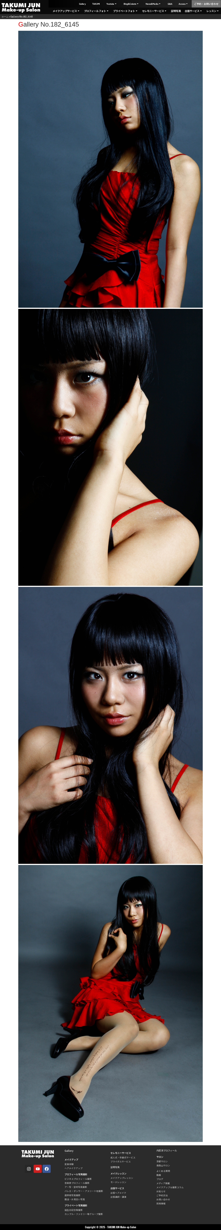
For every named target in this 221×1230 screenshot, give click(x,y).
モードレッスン (118, 1182)
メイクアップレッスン (121, 1177)
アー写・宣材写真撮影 (76, 1187)
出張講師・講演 (118, 1196)
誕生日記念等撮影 (74, 1210)
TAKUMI (96, 3)
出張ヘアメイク (118, 1192)
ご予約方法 (162, 1195)
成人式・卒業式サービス (122, 1157)
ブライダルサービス (120, 1161)
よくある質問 (163, 1171)
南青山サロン (163, 1165)
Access (182, 3)
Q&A (170, 3)
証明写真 (176, 10)
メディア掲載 (163, 1183)
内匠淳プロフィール (166, 1150)
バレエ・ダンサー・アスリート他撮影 (84, 1191)
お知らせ (161, 1191)
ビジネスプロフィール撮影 (78, 1178)
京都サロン (162, 1161)
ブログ (159, 1179)
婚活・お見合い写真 (75, 1199)
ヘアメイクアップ (74, 1168)
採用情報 (161, 1203)
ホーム (5, 16)
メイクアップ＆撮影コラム (170, 1187)
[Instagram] (29, 1169)
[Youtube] (38, 1169)
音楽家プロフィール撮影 (77, 1182)
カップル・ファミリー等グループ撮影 (84, 1214)
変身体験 (69, 1164)
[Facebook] (47, 1169)
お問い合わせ (163, 1199)
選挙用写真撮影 (72, 1195)
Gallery (82, 3)
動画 (158, 1175)
